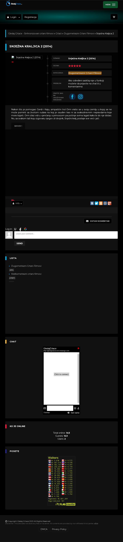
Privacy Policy (59, 529)
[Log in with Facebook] (20, 229)
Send (19, 243)
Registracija (30, 17)
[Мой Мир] (105, 203)
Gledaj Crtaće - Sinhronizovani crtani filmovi (30, 33)
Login (13, 17)
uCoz (96, 523)
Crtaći (59, 33)
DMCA (43, 529)
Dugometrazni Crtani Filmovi (79, 33)
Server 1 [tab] (18, 126)
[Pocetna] (13, 5)
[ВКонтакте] (92, 203)
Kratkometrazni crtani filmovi (26, 274)
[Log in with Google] (25, 229)
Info (17, 203)
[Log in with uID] (15, 229)
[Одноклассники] (101, 203)
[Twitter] (96, 203)
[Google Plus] (109, 203)
